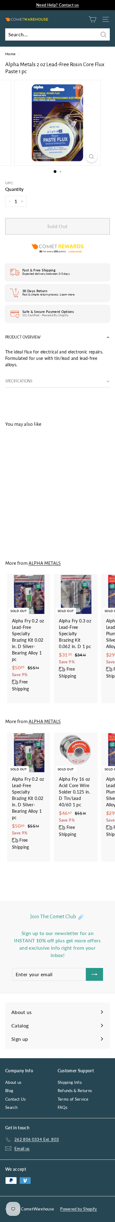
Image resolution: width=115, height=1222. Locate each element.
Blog (9, 1090)
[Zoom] (91, 156)
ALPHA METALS (45, 563)
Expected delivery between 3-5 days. (46, 273)
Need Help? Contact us (57, 4)
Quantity (14, 189)
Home (10, 54)
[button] (57, 337)
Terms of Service (73, 1099)
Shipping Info (70, 1082)
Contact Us (15, 1099)
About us (13, 1082)
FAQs (62, 1107)
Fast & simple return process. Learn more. (48, 294)
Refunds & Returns (75, 1090)
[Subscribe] (94, 974)
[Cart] (92, 19)
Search (11, 1107)
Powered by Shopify (78, 1208)
